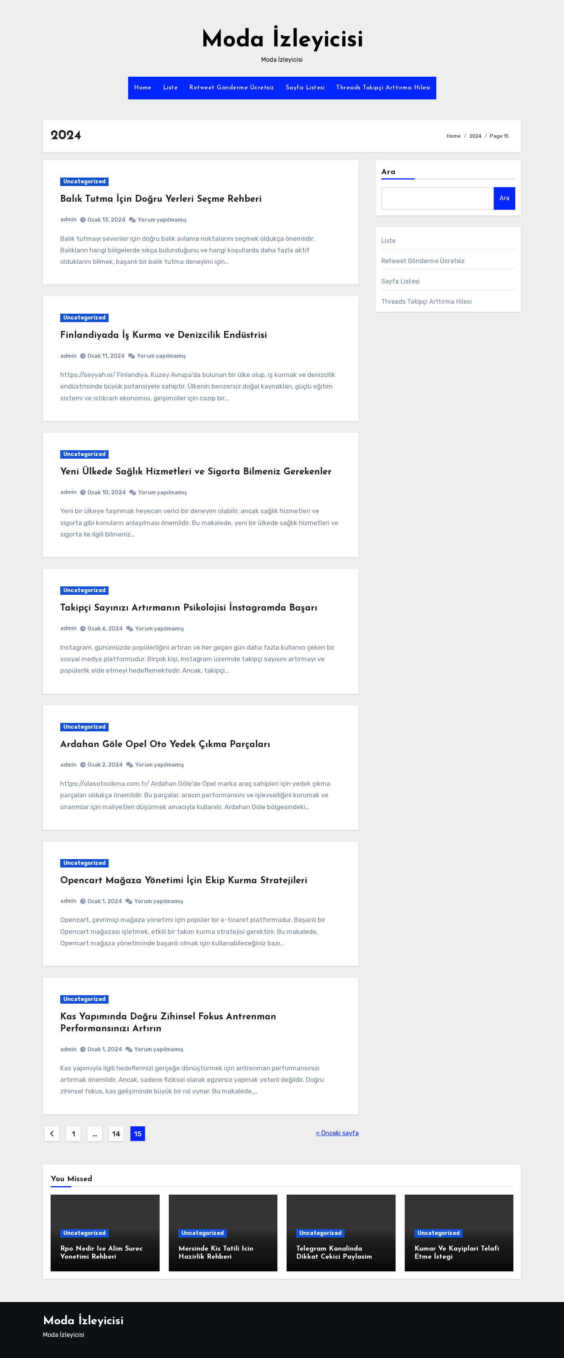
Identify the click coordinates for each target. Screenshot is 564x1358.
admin (68, 219)
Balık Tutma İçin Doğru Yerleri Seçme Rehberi (161, 199)
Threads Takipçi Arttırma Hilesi (383, 88)
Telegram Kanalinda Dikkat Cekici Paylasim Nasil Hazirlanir (334, 1257)
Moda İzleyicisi (282, 40)
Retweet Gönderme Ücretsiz (231, 88)
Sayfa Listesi (305, 88)
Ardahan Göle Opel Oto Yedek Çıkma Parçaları (165, 744)
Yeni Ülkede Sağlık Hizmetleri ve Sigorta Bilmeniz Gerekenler (195, 472)
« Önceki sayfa (337, 1133)
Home (143, 88)
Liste (170, 88)
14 (116, 1134)
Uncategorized (84, 181)
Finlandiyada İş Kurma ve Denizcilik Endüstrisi (163, 335)
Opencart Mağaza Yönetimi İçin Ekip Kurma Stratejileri (183, 881)
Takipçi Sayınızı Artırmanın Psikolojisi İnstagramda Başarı (188, 608)
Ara (388, 172)
